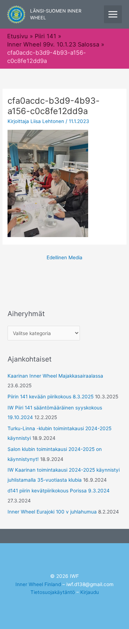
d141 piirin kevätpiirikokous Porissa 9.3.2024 (59, 490)
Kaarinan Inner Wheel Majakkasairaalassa (55, 376)
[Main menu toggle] (113, 14)
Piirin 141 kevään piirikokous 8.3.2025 (51, 396)
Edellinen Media (64, 257)
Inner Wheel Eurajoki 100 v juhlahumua (52, 512)
